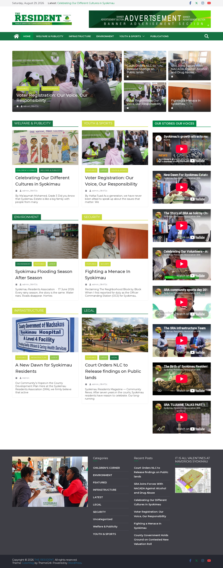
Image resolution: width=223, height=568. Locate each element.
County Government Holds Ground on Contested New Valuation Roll (151, 540)
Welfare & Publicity (49, 36)
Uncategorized (102, 519)
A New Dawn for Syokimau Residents (43, 368)
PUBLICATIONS (159, 36)
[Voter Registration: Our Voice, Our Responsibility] (115, 147)
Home (26, 36)
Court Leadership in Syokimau (58, 100)
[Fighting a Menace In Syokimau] (115, 241)
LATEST (45, 93)
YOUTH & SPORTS (130, 36)
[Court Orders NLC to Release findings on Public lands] (115, 335)
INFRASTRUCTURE (80, 36)
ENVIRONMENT (105, 36)
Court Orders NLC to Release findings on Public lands (141, 69)
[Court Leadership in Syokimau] (77, 52)
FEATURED (33, 93)
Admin (25, 378)
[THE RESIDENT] (16, 36)
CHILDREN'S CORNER (26, 170)
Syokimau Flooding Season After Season (43, 274)
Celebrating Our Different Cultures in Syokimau (42, 181)
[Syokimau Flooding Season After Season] (45, 241)
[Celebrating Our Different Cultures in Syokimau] (45, 147)
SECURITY (105, 264)
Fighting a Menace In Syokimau (186, 102)
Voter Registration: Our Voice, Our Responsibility (144, 102)
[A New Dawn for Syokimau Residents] (45, 335)
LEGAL (114, 357)
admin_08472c (41, 106)
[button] (143, 36)
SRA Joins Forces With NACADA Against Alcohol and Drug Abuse (189, 69)
